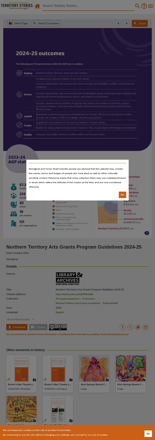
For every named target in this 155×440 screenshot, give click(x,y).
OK (122, 195)
